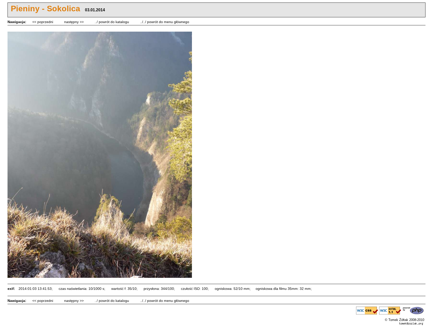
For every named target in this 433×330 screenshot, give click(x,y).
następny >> (74, 22)
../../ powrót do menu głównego (164, 22)
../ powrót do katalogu (112, 22)
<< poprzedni (43, 22)
